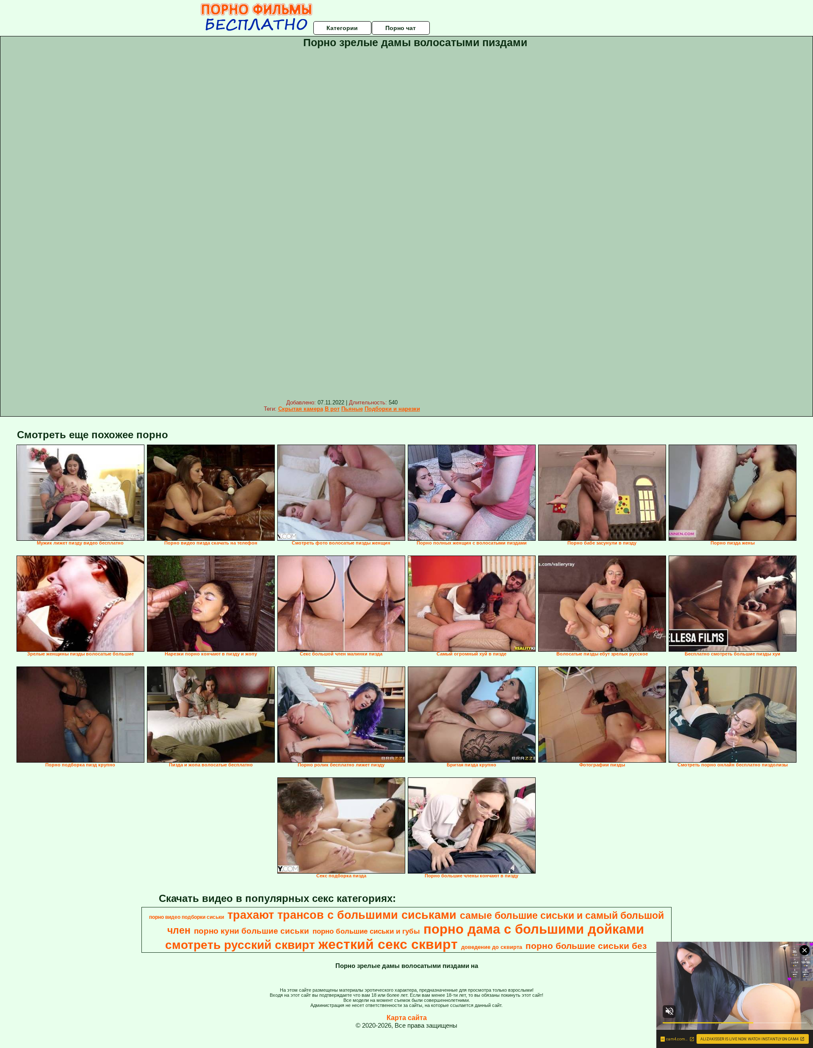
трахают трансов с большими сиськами (341, 915)
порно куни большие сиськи (251, 930)
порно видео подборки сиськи (186, 917)
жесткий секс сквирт (388, 944)
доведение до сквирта (491, 947)
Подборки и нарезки (392, 409)
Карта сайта (407, 1017)
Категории (342, 28)
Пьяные (352, 409)
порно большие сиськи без (586, 946)
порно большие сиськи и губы (366, 931)
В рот (332, 409)
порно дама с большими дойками (533, 929)
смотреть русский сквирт (240, 944)
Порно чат (400, 28)
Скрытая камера (300, 409)
